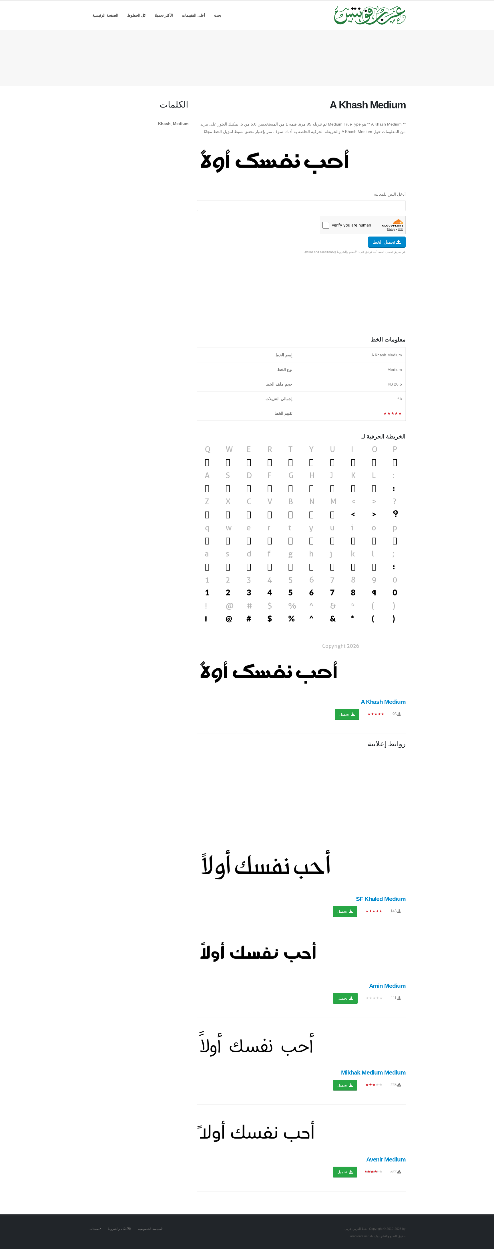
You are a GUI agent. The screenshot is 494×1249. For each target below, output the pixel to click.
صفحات (94, 1228)
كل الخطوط (136, 15)
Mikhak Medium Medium (373, 1072)
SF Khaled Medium (381, 898)
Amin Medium (387, 985)
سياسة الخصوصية (149, 1228)
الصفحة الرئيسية (105, 15)
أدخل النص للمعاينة (390, 194)
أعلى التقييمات (193, 15)
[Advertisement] (247, 57)
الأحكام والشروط (119, 1228)
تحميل (344, 714)
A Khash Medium (383, 701)
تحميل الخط (384, 242)
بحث (217, 15)
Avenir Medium (386, 1159)
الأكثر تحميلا (164, 15)
